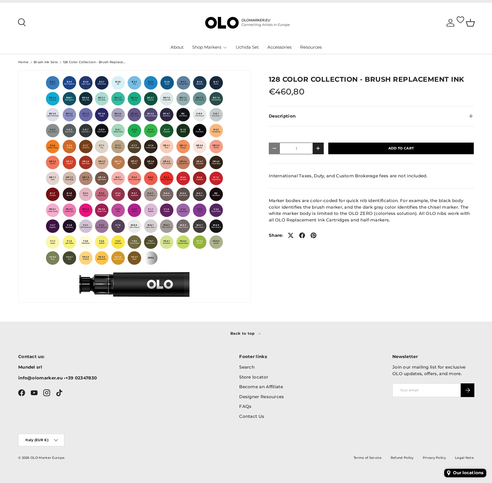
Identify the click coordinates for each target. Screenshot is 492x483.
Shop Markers (206, 47)
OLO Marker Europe (47, 458)
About (177, 47)
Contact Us (251, 416)
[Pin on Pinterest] (313, 235)
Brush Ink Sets (46, 62)
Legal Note (464, 458)
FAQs (245, 406)
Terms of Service (368, 458)
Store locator (253, 377)
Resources (311, 47)
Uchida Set (247, 47)
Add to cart (401, 148)
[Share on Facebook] (302, 235)
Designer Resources (261, 396)
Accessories (279, 47)
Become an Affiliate (261, 386)
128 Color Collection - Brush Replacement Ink (95, 62)
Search (247, 367)
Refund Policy (402, 458)
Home (23, 62)
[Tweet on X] (290, 235)
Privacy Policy (434, 458)
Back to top (243, 333)
